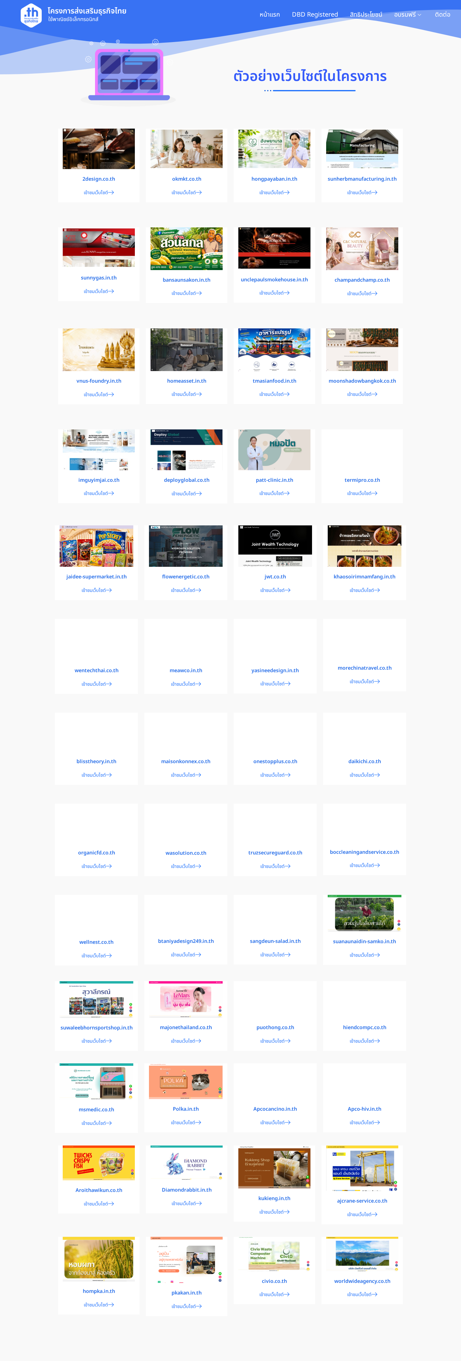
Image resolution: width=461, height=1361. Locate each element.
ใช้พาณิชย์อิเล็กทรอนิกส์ (73, 19)
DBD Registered (315, 14)
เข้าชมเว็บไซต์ (96, 192)
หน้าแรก (270, 14)
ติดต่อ (442, 14)
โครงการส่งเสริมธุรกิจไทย (87, 11)
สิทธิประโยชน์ (366, 14)
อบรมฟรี (405, 14)
